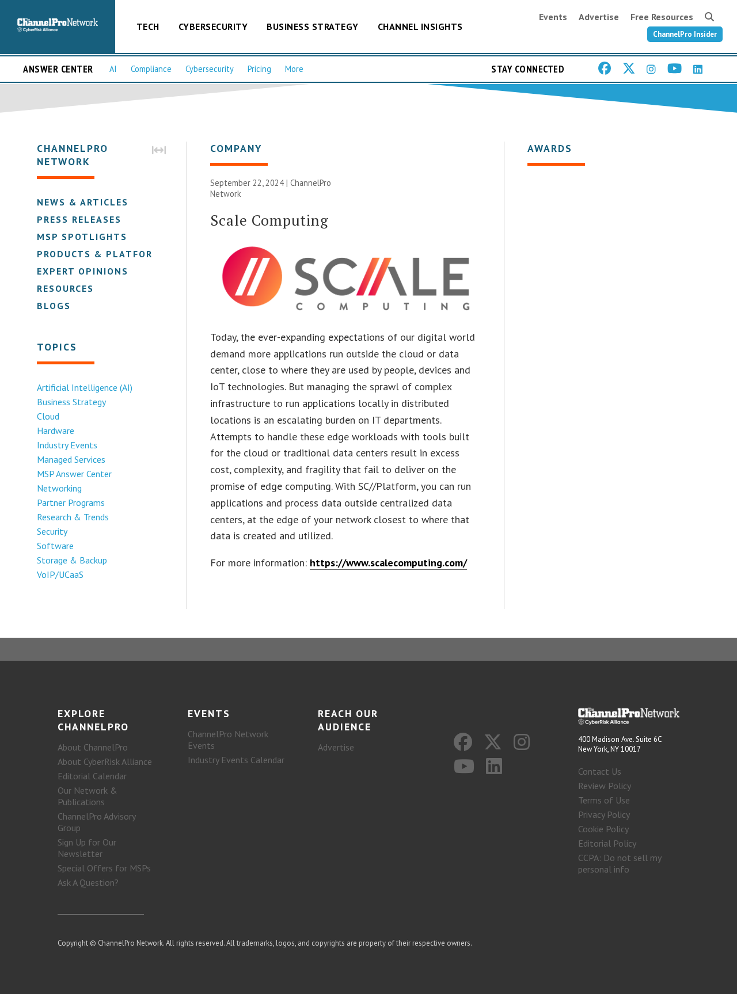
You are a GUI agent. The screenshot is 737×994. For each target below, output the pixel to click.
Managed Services (71, 459)
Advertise (599, 16)
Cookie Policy (603, 829)
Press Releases (79, 219)
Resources (65, 288)
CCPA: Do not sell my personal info (619, 863)
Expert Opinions (82, 271)
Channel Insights (420, 26)
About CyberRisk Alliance (105, 761)
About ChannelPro (93, 747)
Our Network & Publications (87, 796)
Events (553, 16)
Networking (59, 488)
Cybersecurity (213, 26)
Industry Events (67, 445)
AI (113, 68)
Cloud (48, 416)
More (294, 68)
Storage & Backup (72, 560)
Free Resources (661, 16)
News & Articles (82, 202)
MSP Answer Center (74, 473)
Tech (147, 26)
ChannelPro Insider (685, 34)
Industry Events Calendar (236, 760)
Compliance (151, 68)
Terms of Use (604, 800)
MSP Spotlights (82, 236)
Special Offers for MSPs (104, 868)
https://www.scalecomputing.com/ (388, 562)
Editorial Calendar (92, 776)
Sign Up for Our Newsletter (87, 847)
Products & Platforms (102, 254)
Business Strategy (313, 26)
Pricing (259, 68)
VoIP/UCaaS (60, 574)
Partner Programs (71, 502)
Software (55, 545)
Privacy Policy (604, 814)
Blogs (54, 305)
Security (52, 531)
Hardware (55, 430)
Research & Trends (73, 517)
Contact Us (599, 771)
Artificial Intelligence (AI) (84, 387)
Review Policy (604, 785)
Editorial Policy (607, 843)
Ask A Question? (88, 882)
